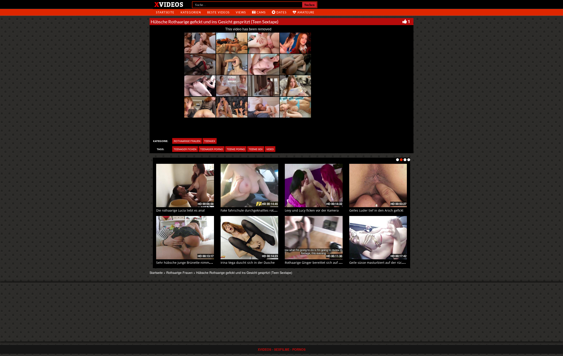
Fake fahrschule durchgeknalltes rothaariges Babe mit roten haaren (271, 210)
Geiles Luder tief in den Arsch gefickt (376, 210)
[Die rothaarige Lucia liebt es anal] (185, 185)
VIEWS (241, 12)
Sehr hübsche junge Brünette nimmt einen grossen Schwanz (201, 262)
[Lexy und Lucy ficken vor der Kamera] (314, 185)
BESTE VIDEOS (218, 12)
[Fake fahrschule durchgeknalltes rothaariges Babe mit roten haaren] (249, 185)
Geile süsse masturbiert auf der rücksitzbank (382, 262)
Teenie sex (256, 149)
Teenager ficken (185, 149)
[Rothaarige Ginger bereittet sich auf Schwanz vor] (314, 237)
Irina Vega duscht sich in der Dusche (248, 262)
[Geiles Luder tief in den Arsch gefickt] (378, 185)
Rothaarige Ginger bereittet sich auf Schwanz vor (321, 262)
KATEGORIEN (191, 12)
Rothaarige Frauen (187, 141)
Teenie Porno (236, 149)
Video (270, 149)
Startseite (156, 272)
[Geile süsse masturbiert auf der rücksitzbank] (378, 237)
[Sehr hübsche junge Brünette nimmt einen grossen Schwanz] (185, 237)
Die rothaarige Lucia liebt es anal (180, 210)
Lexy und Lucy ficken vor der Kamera (312, 210)
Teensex (209, 141)
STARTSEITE (165, 12)
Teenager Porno (211, 149)
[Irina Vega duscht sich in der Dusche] (249, 237)
